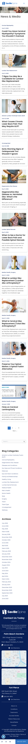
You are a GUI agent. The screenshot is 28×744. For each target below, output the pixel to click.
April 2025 (5, 545)
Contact (14, 725)
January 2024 (6, 584)
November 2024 (7, 559)
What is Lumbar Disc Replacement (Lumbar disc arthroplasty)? (13, 280)
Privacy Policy (15, 734)
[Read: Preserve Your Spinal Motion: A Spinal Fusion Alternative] (14, 348)
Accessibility (6, 734)
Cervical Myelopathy (7, 25)
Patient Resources (14, 719)
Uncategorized (6, 143)
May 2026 (5, 529)
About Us (14, 706)
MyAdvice (21, 731)
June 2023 (5, 598)
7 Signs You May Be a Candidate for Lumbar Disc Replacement (12, 78)
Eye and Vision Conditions (10, 474)
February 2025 (6, 551)
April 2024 (5, 576)
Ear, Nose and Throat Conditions (12, 468)
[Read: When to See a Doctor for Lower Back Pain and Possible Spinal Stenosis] (14, 219)
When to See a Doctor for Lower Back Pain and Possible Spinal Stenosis (13, 237)
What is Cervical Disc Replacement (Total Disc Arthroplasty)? (13, 323)
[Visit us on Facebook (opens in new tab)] (2, 741)
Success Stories (14, 715)
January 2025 (6, 554)
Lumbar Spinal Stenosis (8, 229)
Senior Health (6, 493)
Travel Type (5, 504)
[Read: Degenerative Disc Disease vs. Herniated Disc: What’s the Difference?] (14, 176)
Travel (4, 501)
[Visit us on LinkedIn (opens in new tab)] (10, 741)
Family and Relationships (10, 476)
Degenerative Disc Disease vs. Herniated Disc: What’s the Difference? (12, 196)
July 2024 (5, 568)
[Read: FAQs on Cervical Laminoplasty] (14, 391)
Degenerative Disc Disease (9, 186)
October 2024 (6, 562)
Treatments (14, 712)
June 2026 (5, 526)
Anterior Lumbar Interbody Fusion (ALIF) (13, 115)
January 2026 (6, 534)
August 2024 (6, 565)
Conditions (14, 709)
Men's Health (6, 490)
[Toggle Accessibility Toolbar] (3, 737)
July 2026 (5, 523)
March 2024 (5, 579)
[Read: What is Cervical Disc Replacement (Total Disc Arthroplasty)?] (14, 305)
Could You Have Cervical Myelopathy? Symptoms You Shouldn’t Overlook (13, 33)
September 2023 (7, 593)
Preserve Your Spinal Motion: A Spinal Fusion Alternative (13, 366)
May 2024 (5, 573)
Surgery (13, 272)
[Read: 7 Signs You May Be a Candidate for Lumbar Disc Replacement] (14, 60)
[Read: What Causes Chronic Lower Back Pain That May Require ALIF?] (14, 106)
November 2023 (7, 590)
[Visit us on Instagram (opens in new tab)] (6, 741)
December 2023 (7, 587)
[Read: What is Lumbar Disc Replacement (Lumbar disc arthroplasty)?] (14, 262)
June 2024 (5, 570)
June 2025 (5, 542)
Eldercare (5, 471)
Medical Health (6, 272)
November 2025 (7, 537)
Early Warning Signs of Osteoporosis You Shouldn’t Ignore (12, 151)
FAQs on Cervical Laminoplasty (10, 408)
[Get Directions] (14, 648)
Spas (3, 496)
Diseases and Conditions (9, 465)
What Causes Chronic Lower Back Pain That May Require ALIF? (12, 124)
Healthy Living (6, 479)
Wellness (5, 510)
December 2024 (7, 556)
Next (15, 431)
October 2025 (6, 540)
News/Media (14, 722)
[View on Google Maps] (14, 658)
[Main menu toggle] (24, 3)
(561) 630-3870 (21, 741)
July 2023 (5, 596)
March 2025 (5, 548)
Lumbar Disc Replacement (9, 70)
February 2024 (6, 582)
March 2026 (5, 531)
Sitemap (15, 736)
